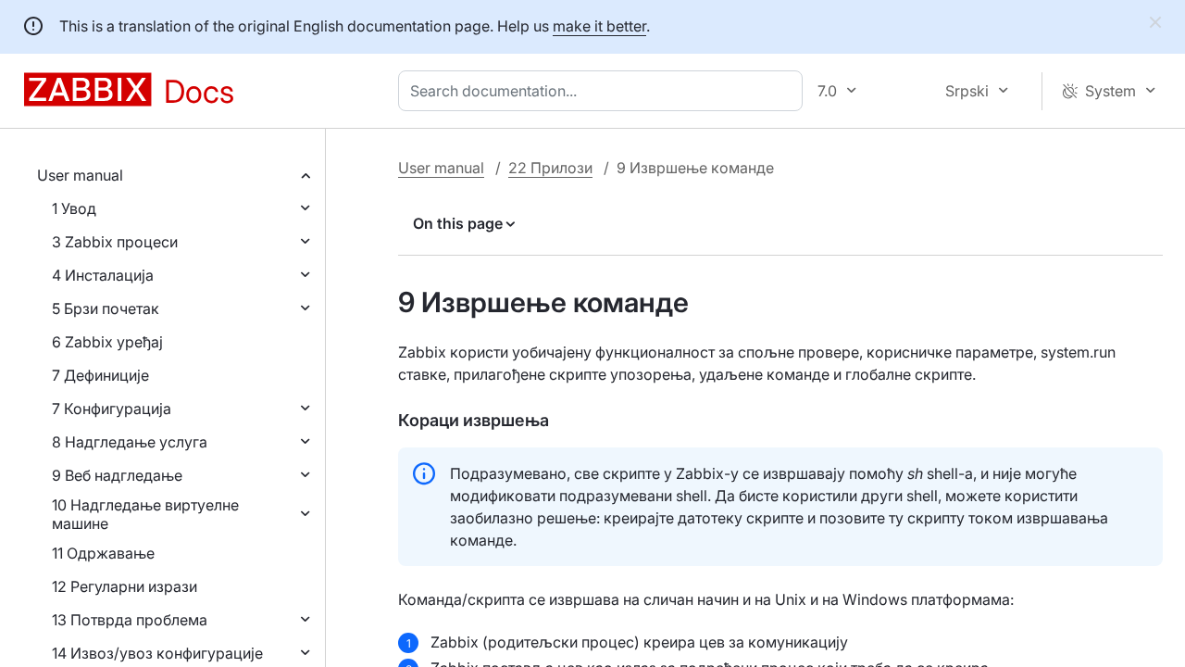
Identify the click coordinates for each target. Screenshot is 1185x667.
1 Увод (74, 208)
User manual (80, 175)
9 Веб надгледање (117, 475)
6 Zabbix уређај (107, 342)
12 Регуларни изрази (124, 586)
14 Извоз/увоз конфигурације (157, 653)
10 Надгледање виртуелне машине (145, 514)
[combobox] (604, 90)
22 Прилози (550, 167)
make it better (599, 26)
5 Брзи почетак (105, 308)
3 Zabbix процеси (115, 242)
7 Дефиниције (100, 375)
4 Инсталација (103, 275)
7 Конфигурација (111, 408)
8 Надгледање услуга (129, 442)
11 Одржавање (103, 553)
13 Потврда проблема (129, 619)
